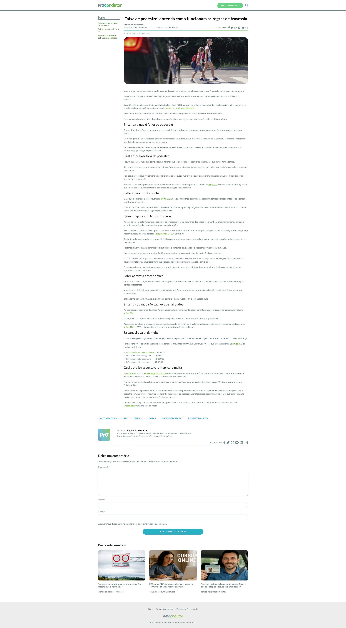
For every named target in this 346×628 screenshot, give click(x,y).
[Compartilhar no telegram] (239, 27)
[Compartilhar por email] (246, 27)
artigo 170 (128, 327)
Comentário (104, 467)
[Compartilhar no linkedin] (243, 27)
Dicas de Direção (172, 418)
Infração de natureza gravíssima (140, 352)
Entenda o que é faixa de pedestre (107, 24)
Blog (150, 609)
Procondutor (130, 405)
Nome (101, 499)
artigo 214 (128, 313)
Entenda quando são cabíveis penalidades (107, 36)
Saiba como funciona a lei (108, 30)
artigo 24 (131, 373)
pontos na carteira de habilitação (180, 108)
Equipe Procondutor (136, 24)
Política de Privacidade (187, 609)
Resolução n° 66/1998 (156, 373)
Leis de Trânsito (198, 418)
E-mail (101, 511)
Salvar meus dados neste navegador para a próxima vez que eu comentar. (133, 523)
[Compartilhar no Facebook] (229, 27)
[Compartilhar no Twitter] (232, 27)
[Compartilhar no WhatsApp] (235, 27)
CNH (134, 33)
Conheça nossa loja (164, 609)
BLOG (126, 33)
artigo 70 (212, 184)
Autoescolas (108, 418)
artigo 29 (164, 198)
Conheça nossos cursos (230, 5)
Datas (152, 418)
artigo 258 (237, 343)
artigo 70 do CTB (164, 233)
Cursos (138, 418)
